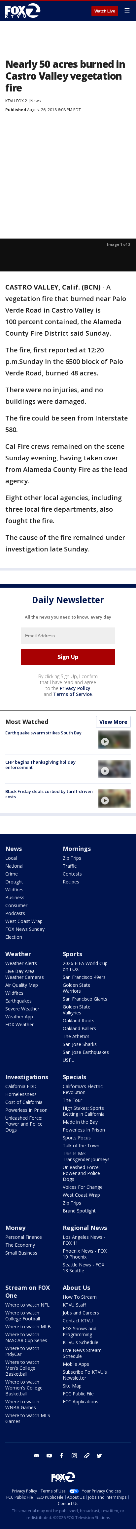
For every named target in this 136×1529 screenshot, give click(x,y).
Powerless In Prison (26, 1110)
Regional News (85, 1228)
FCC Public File (78, 1393)
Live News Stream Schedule (82, 1353)
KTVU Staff (74, 1305)
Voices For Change (83, 1187)
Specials (74, 1077)
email (36, 1455)
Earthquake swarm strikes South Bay (43, 733)
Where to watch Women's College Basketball (24, 1388)
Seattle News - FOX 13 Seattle (83, 1267)
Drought (14, 882)
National (14, 866)
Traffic (70, 866)
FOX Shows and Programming (79, 1331)
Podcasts (15, 913)
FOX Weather (19, 1024)
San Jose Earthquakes (86, 1052)
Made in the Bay (80, 1122)
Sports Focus (77, 1137)
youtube (49, 1455)
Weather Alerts (21, 963)
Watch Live (104, 11)
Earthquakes (18, 1001)
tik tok (87, 1455)
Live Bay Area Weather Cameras (24, 974)
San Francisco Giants (85, 999)
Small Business (21, 1253)
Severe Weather (22, 1009)
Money (15, 1228)
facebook (61, 1455)
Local (11, 858)
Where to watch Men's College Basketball (22, 1368)
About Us (76, 1287)
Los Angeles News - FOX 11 (84, 1240)
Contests (72, 874)
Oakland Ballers (79, 1028)
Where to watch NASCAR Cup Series (26, 1337)
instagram (74, 1455)
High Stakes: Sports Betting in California (84, 1111)
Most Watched (26, 722)
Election (13, 937)
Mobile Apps (76, 1364)
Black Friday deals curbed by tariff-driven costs (49, 794)
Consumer (16, 905)
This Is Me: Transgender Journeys (86, 1156)
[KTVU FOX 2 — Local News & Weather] (24, 10)
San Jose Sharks (80, 1044)
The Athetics (76, 1036)
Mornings (77, 849)
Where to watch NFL (27, 1305)
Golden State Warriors (76, 988)
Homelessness (21, 1094)
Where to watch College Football (22, 1316)
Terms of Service (72, 694)
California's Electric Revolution (83, 1089)
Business (14, 897)
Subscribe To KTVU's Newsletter (85, 1375)
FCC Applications (80, 1401)
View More (113, 722)
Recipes (71, 882)
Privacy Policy (75, 688)
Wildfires (14, 889)
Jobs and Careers (81, 1313)
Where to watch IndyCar (22, 1351)
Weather (18, 954)
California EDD (21, 1086)
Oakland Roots (78, 1020)
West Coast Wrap (24, 921)
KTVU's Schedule (80, 1342)
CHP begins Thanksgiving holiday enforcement (40, 764)
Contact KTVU (78, 1320)
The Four (72, 1100)
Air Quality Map (21, 985)
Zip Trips (72, 858)
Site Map (72, 1386)
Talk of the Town (81, 1145)
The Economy (20, 1245)
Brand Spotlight (79, 1211)
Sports (72, 954)
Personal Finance (23, 1237)
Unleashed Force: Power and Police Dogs (24, 1124)
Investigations (26, 1077)
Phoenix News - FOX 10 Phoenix (85, 1254)
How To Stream (80, 1297)
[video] (114, 739)
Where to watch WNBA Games (22, 1404)
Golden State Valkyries (76, 1010)
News (35, 101)
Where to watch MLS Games (27, 1418)
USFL (68, 1060)
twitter (99, 1455)
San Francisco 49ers (84, 977)
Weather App (19, 1016)
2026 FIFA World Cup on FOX (85, 966)
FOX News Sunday (25, 929)
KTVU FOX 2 (16, 101)
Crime (11, 874)
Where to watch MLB (28, 1326)
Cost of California (24, 1102)
